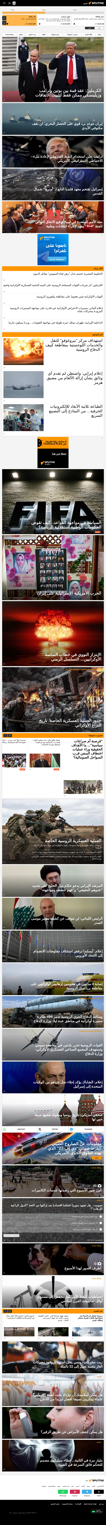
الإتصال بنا (78, 1504)
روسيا (88, 1486)
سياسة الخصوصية (67, 1504)
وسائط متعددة (96, 1168)
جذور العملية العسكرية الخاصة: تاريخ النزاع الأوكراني (83, 669)
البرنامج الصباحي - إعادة (28, 19)
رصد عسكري (66, 1486)
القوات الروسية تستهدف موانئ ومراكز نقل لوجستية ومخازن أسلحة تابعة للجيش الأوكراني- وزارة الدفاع (66, 857)
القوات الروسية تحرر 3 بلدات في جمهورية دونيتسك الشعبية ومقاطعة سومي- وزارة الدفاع (66, 852)
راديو (73, 1486)
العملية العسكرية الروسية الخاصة (53, 831)
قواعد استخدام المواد (90, 1504)
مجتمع (99, 1344)
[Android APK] (97, 1511)
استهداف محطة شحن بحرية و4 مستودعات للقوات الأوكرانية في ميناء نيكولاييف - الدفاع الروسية (67, 846)
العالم (93, 1486)
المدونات (44, 1486)
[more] (4, 100)
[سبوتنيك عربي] (97, 5)
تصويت (11, 1235)
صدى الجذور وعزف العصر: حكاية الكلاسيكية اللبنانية (89, 19)
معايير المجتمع (55, 1504)
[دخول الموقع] (9, 3)
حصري (77, 1486)
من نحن (101, 1504)
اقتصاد (83, 1486)
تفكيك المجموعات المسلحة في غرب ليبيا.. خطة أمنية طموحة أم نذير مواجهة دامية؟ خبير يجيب (54, 19)
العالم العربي (100, 1486)
